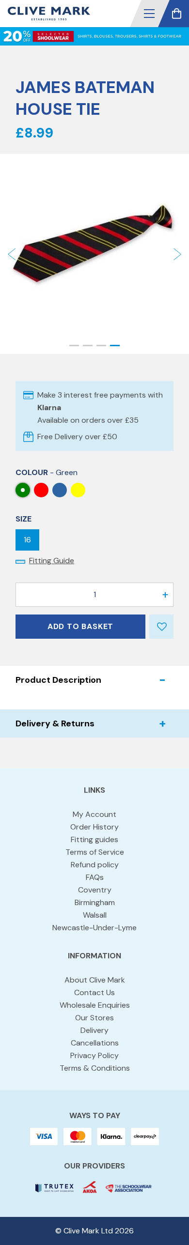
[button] (149, 13)
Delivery (94, 1030)
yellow (78, 490)
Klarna (49, 407)
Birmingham (95, 902)
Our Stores (94, 1018)
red (41, 490)
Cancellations (95, 1043)
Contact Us (94, 992)
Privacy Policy (94, 1055)
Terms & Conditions (95, 1068)
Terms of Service (94, 852)
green (23, 490)
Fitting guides (94, 839)
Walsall (95, 915)
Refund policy (95, 865)
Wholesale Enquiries (95, 1005)
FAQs (95, 877)
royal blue (59, 490)
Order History (94, 827)
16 (27, 540)
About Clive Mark (94, 980)
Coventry (94, 890)
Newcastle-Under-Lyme (94, 927)
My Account (94, 814)
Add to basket (80, 626)
